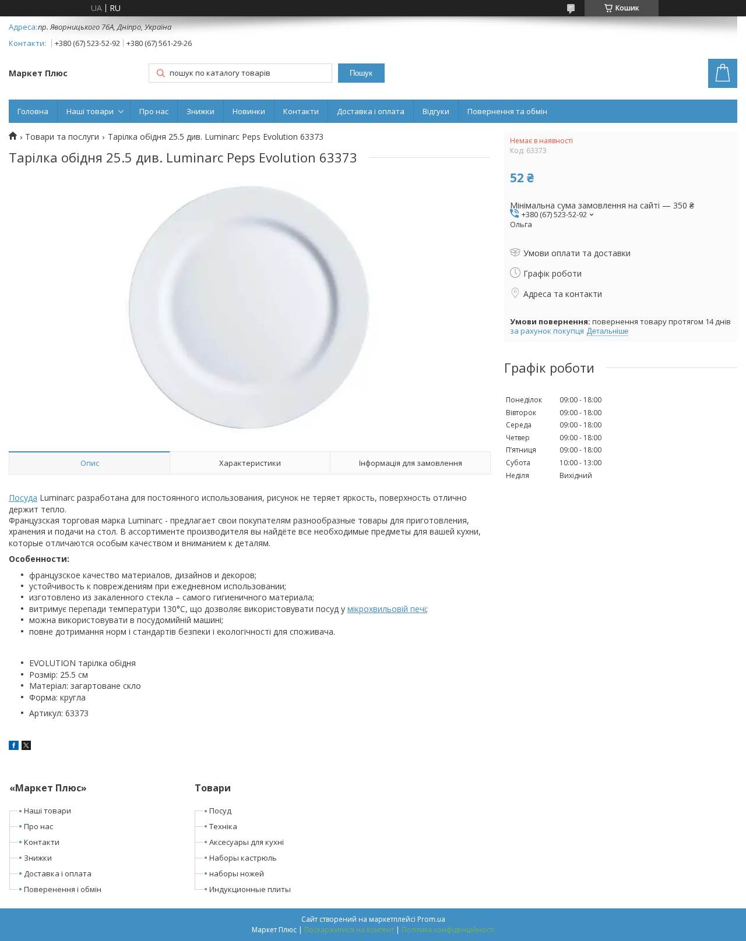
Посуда (23, 497)
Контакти (301, 111)
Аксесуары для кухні (246, 842)
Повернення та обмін (507, 111)
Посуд (220, 810)
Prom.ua (431, 919)
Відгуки (436, 111)
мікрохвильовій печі (386, 608)
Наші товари (90, 111)
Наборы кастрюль (243, 857)
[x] (26, 746)
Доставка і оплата (370, 111)
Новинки (249, 111)
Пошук (361, 73)
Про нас (153, 111)
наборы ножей (236, 873)
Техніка (223, 826)
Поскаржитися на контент (349, 930)
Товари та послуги (62, 137)
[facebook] (14, 746)
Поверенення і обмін (62, 889)
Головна (32, 111)
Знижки (200, 111)
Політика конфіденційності (448, 930)
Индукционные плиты (250, 889)
